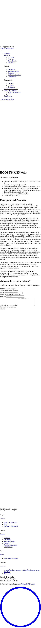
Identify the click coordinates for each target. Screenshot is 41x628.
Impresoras (11, 69)
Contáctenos (8, 96)
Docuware (11, 57)
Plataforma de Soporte (11, 89)
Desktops (11, 85)
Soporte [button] (2, 554)
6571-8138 (7, 573)
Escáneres (11, 73)
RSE (9, 94)
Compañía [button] (2, 518)
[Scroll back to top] (20, 627)
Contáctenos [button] (3, 566)
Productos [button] (2, 533)
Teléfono (3, 296)
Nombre (2, 289)
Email (2, 292)
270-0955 (7, 572)
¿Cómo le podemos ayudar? (9, 305)
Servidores (11, 87)
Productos (7, 54)
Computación (12, 76)
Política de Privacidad (11, 526)
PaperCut (11, 59)
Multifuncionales (13, 71)
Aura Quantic (12, 61)
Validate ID (11, 63)
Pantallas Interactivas (14, 75)
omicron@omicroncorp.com (30, 570)
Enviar (2, 309)
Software (7, 55)
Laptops (10, 83)
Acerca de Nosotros (10, 90)
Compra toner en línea (7, 99)
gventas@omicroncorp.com (12, 570)
